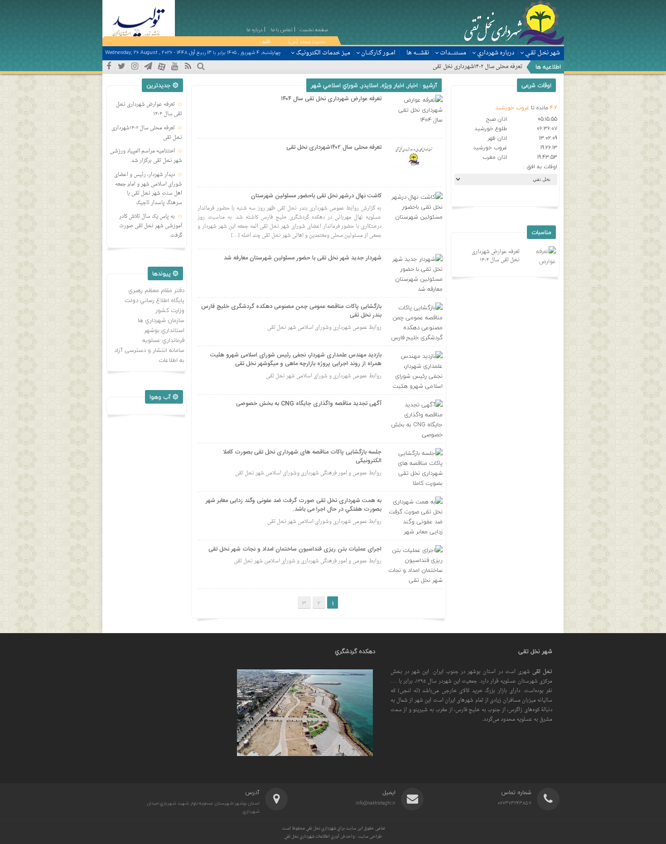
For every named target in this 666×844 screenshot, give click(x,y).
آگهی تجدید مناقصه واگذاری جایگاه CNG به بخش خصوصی (308, 404)
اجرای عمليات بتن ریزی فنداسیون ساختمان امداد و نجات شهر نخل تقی (294, 549)
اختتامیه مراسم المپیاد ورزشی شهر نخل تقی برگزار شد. (146, 156)
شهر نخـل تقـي (542, 53)
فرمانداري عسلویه (163, 340)
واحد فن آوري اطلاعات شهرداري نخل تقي (320, 836)
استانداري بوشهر (164, 330)
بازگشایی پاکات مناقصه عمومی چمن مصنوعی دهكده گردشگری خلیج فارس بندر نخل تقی (291, 311)
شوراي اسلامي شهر (334, 85)
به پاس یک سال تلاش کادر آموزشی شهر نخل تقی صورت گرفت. (150, 226)
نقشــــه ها (417, 53)
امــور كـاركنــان (378, 53)
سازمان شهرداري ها (161, 320)
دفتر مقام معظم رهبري (156, 290)
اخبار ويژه (392, 85)
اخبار (412, 85)
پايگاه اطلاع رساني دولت (154, 300)
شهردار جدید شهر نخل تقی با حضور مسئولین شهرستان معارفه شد (302, 258)
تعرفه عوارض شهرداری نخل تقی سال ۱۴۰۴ (331, 99)
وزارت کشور (169, 310)
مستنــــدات (453, 53)
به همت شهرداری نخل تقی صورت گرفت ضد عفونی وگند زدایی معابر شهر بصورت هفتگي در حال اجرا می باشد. (293, 505)
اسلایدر (369, 85)
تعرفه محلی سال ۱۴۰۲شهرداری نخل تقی (478, 67)
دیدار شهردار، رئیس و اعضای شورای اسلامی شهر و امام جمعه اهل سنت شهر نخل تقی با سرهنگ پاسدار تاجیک (148, 189)
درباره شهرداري (495, 53)
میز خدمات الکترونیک (323, 53)
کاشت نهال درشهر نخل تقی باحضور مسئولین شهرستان (316, 196)
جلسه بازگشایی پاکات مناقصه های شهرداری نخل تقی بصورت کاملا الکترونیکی (302, 456)
